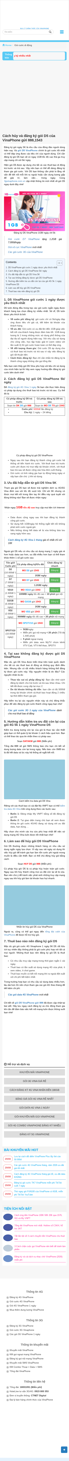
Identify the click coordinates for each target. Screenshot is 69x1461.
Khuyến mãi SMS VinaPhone (24, 1362)
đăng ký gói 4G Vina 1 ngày (22, 387)
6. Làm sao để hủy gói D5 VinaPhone (23, 288)
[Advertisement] (34, 96)
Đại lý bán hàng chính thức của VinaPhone (31, 1399)
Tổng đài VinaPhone (20, 1371)
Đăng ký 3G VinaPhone (21, 1325)
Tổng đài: (26, 1387)
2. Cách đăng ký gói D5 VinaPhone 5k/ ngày (27, 271)
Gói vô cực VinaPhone (20, 247)
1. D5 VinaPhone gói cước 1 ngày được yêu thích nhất (32, 267)
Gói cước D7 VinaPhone (24, 239)
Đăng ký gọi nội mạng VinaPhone (26, 1358)
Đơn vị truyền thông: (28, 1395)
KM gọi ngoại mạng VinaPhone (25, 1354)
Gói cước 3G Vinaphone (22, 1330)
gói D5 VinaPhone (28, 150)
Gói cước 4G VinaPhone (22, 1301)
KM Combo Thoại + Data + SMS (26, 1367)
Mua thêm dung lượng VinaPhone (27, 1310)
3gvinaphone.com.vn (14, 181)
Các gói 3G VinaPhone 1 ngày (25, 1334)
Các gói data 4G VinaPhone (23, 994)
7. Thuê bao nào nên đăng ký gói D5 (22, 291)
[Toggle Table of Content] (58, 263)
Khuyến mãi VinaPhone (21, 1350)
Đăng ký (54, 570)
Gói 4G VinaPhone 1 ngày (23, 1305)
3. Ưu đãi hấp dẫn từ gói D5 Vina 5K (23, 274)
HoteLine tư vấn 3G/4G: (29, 1391)
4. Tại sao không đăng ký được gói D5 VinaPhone (29, 278)
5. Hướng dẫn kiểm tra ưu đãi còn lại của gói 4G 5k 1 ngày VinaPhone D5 (34, 283)
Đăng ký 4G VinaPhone (21, 1297)
